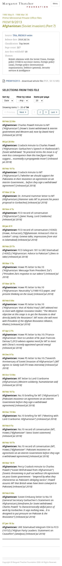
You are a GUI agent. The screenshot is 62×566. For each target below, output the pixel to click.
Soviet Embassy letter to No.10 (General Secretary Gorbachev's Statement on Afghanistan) (28, 507)
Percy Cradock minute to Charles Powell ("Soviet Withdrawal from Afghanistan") (30, 476)
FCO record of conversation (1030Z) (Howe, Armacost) (29, 235)
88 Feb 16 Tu (8, 168)
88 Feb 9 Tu (7, 425)
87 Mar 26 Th (8, 283)
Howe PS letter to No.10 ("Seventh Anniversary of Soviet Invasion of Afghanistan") (30, 363)
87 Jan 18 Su (8, 523)
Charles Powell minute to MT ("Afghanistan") (29, 130)
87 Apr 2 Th (8, 331)
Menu (55, 3)
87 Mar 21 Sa (8, 192)
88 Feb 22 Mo (8, 121)
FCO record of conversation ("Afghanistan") (26, 216)
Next (22, 112)
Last (53, 112)
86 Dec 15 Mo (8, 412)
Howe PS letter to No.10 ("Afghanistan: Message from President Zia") (30, 272)
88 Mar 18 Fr (8, 463)
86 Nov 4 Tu (8, 209)
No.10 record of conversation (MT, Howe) (28, 433)
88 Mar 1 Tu (8, 263)
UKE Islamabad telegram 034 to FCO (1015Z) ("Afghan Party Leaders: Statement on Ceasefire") (30, 530)
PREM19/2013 (13, 81)
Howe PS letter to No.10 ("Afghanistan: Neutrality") (28, 291)
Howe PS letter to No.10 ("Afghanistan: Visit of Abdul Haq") (30, 314)
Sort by (5, 97)
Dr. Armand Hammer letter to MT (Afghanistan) (30, 199)
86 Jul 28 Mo (8, 141)
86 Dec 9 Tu (8, 354)
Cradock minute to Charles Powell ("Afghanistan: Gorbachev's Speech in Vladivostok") (30, 154)
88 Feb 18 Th (8, 442)
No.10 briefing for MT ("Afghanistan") (30, 400)
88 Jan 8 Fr (7, 226)
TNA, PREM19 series (22, 35)
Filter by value (24, 97)
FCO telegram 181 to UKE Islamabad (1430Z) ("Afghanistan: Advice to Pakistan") (30, 253)
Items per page (41, 97)
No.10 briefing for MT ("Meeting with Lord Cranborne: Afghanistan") (30, 417)
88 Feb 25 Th (8, 246)
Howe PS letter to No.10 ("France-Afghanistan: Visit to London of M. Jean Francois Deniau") (29, 341)
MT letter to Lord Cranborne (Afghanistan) (30, 382)
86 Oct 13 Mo (8, 374)
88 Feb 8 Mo (8, 300)
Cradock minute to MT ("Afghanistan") (29, 179)
